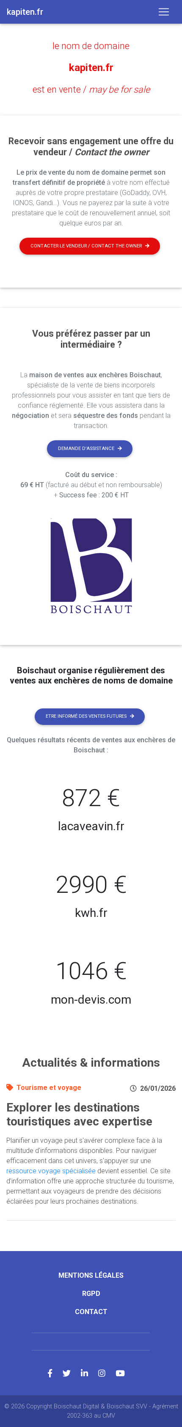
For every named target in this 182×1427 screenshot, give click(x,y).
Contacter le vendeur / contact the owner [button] (86, 246)
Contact (91, 1312)
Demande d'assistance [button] (86, 448)
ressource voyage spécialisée (51, 1171)
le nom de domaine (91, 46)
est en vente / (91, 89)
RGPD (91, 1294)
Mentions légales (91, 1275)
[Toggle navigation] (163, 12)
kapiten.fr (91, 68)
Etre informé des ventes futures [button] (86, 716)
